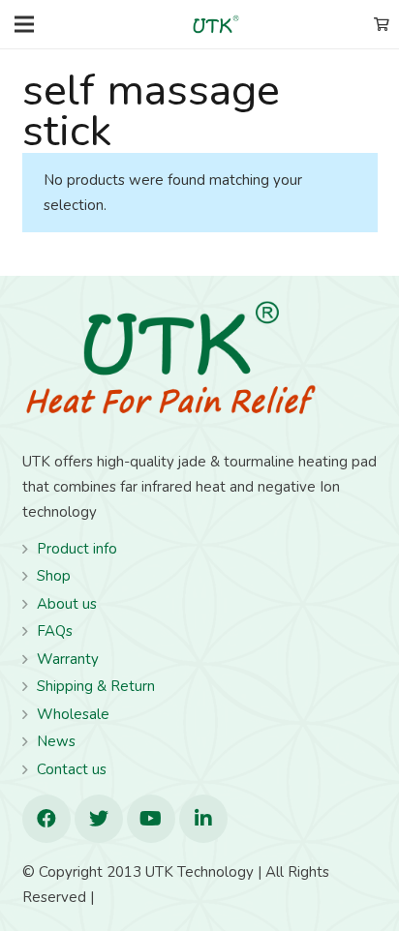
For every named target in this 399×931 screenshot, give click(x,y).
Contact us (72, 769)
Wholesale (73, 714)
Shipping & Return (96, 686)
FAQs (55, 631)
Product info (77, 548)
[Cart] (381, 24)
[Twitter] (99, 819)
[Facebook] (46, 819)
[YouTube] (151, 819)
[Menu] (24, 24)
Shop (54, 576)
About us (67, 604)
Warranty (68, 659)
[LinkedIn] (203, 819)
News (56, 741)
